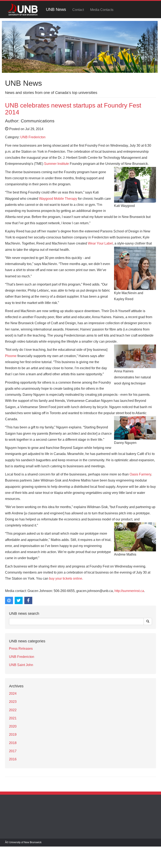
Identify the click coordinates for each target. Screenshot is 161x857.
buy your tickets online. (66, 578)
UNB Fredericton (32, 137)
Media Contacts (101, 10)
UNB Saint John (21, 665)
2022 (13, 710)
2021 (13, 718)
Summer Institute (56, 163)
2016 (13, 759)
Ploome (11, 356)
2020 (13, 726)
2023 (13, 701)
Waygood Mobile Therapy (58, 198)
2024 (13, 693)
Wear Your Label (100, 243)
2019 (13, 734)
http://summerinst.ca (129, 591)
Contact (78, 10)
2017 (13, 751)
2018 (13, 743)
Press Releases (21, 648)
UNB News (56, 9)
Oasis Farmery (140, 474)
